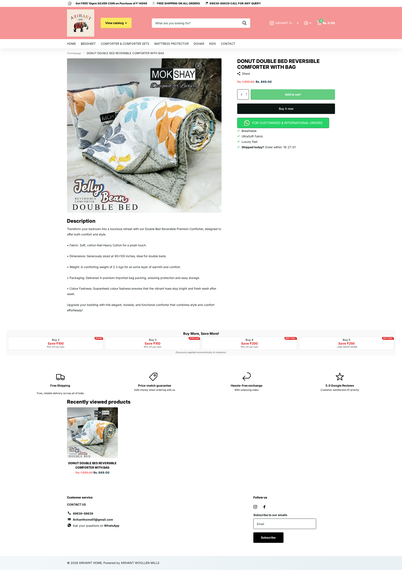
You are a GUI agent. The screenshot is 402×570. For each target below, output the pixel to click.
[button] (247, 91)
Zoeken (244, 23)
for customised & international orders (287, 123)
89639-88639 (83, 513)
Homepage (74, 53)
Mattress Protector (171, 43)
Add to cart (293, 94)
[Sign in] (308, 23)
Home (71, 43)
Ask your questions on (96, 525)
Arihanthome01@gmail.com (93, 519)
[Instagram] (255, 507)
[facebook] (264, 507)
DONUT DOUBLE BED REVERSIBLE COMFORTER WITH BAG (92, 465)
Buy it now (286, 108)
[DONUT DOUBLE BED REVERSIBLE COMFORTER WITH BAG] (92, 432)
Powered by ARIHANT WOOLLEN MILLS (131, 563)
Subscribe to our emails (270, 515)
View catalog (114, 23)
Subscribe (268, 537)
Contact (228, 43)
